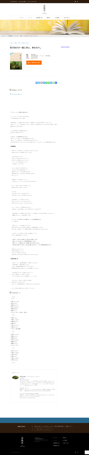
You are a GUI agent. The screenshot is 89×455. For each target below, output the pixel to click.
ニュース (30, 17)
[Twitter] (75, 2)
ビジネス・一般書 (18, 35)
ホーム (4, 35)
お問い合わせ (67, 17)
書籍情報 (10, 35)
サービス (21, 17)
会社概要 (57, 17)
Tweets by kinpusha (65, 46)
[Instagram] (77, 2)
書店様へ (49, 17)
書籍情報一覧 (39, 17)
